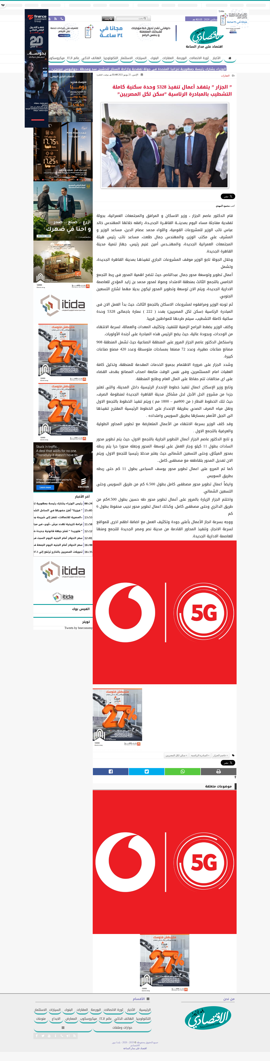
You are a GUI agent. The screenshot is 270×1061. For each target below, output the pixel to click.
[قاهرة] (63, 412)
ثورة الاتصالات (199, 58)
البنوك (154, 58)
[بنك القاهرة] (63, 97)
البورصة (182, 58)
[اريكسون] (63, 467)
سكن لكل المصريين (175, 755)
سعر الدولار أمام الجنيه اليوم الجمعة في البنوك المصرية (47, 545)
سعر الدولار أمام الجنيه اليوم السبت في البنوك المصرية (47, 538)
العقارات (168, 58)
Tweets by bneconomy (78, 628)
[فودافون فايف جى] (165, 613)
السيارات (141, 58)
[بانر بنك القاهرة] (63, 353)
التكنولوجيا (111, 58)
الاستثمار (127, 58)
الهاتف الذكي (91, 58)
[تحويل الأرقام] (233, 34)
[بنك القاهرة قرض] (63, 265)
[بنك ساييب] (63, 151)
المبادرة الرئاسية (199, 755)
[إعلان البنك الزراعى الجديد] (63, 211)
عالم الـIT (73, 58)
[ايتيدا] (63, 307)
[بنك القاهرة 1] (117, 719)
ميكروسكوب (56, 58)
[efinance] (36, 126)
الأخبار (217, 58)
